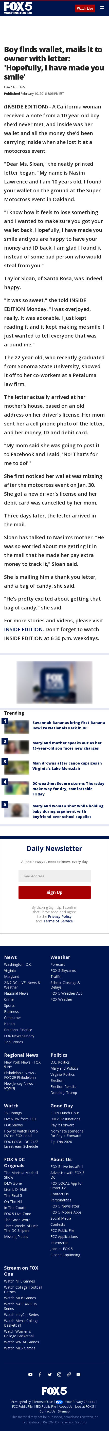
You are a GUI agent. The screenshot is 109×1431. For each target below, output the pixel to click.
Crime (9, 999)
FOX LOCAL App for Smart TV (66, 1185)
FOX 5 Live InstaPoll (66, 1166)
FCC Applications (64, 1236)
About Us (60, 1159)
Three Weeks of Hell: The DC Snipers (21, 1228)
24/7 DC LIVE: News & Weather (22, 985)
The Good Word (17, 1219)
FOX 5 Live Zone (17, 1213)
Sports (9, 1005)
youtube (30, 1374)
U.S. (22, 87)
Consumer (12, 1017)
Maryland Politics (64, 1068)
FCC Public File (62, 1230)
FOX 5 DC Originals (14, 1162)
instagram (59, 1374)
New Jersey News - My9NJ (19, 1085)
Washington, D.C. (18, 964)
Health (9, 1023)
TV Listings (13, 1112)
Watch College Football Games (23, 1289)
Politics (58, 1055)
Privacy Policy (60, 916)
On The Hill (13, 1201)
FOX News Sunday (19, 1035)
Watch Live (85, 8)
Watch (11, 1106)
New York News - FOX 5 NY (22, 1064)
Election (56, 1080)
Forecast (57, 964)
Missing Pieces (16, 1236)
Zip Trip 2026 (61, 1141)
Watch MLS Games (19, 1348)
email (79, 1374)
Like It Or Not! (15, 1189)
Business (11, 1011)
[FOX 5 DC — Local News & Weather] (18, 8)
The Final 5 (13, 1195)
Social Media (60, 1218)
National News (16, 993)
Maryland (11, 976)
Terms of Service (58, 921)
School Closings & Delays (65, 985)
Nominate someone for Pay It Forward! (67, 1133)
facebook (40, 1374)
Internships (59, 1242)
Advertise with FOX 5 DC (67, 1175)
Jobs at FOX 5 (61, 1248)
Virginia (10, 970)
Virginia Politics (62, 1074)
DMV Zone (13, 1183)
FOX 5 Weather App (66, 993)
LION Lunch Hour (64, 1112)
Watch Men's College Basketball (21, 1323)
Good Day (61, 1106)
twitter (50, 1374)
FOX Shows (13, 1125)
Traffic (55, 976)
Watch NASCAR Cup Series (20, 1306)
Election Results (63, 1086)
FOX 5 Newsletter (64, 1206)
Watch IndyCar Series (21, 1314)
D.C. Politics (60, 1062)
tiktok (69, 1374)
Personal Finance (18, 1029)
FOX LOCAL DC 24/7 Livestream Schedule (21, 1144)
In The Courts (15, 1207)
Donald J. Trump (63, 1092)
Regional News (21, 1055)
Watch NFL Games (19, 1281)
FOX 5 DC (10, 87)
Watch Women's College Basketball (19, 1333)
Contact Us (59, 1194)
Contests (57, 1224)
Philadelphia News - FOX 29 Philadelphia (20, 1075)
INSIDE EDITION (23, 629)
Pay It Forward (62, 1125)
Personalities (60, 1200)
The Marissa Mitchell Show (21, 1175)
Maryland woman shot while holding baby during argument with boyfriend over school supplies (67, 811)
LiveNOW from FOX (20, 1119)
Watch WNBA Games (21, 1342)
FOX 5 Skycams (63, 970)
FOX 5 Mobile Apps (66, 1212)
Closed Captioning (65, 1254)
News (10, 957)
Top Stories (13, 1041)
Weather (60, 957)
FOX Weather (61, 999)
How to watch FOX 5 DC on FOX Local (21, 1133)
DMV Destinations (65, 1119)
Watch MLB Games (20, 1297)
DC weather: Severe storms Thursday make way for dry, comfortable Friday (68, 788)
